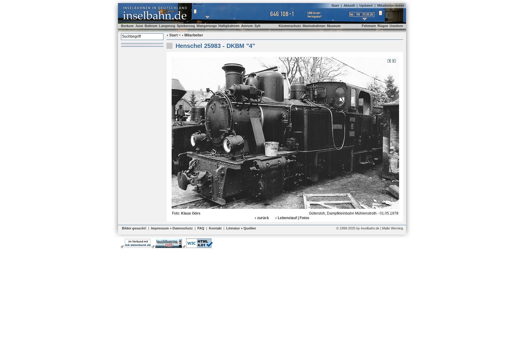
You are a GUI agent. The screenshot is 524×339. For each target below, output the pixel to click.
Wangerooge (206, 26)
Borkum (127, 26)
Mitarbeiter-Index (390, 5)
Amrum (247, 26)
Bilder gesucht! (134, 228)
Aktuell (349, 5)
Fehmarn (369, 26)
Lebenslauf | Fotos (293, 218)
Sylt (257, 26)
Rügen (383, 26)
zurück (263, 218)
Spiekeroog (186, 26)
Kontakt (215, 228)
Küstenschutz (290, 26)
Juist (139, 26)
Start (335, 5)
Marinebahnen (314, 26)
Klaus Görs (190, 213)
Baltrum (151, 26)
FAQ (200, 228)
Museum (334, 26)
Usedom (396, 26)
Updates (366, 5)
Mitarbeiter (193, 35)
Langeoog (167, 26)
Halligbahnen (229, 26)
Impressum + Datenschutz (172, 228)
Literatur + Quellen (241, 228)
